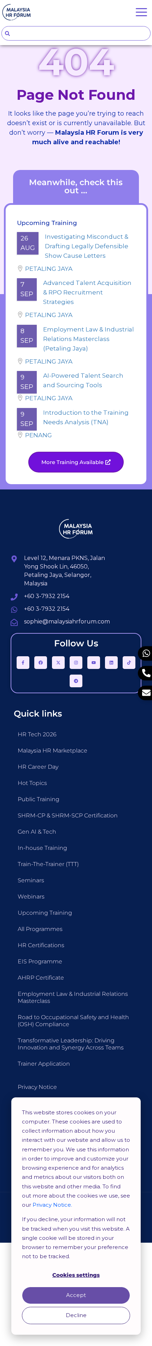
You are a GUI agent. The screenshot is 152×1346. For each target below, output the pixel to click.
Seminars (31, 880)
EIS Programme (40, 961)
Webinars (31, 896)
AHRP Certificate (41, 977)
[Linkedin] (111, 662)
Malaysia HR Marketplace (52, 750)
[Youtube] (93, 662)
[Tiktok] (129, 662)
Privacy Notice (37, 1087)
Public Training (38, 799)
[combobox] (75, 33)
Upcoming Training (45, 912)
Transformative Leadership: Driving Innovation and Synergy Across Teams (71, 1044)
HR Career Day (38, 766)
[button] (76, 462)
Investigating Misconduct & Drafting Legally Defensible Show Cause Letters (86, 246)
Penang (38, 435)
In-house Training (42, 848)
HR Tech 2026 (37, 734)
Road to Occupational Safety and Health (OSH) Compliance (73, 1021)
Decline (76, 1315)
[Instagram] (76, 662)
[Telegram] (76, 681)
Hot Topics (32, 783)
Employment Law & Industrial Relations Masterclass (73, 997)
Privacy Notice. (52, 1204)
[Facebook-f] (23, 662)
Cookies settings (76, 1275)
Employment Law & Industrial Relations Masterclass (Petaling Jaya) (88, 339)
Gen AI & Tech (37, 831)
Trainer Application (44, 1063)
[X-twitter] (58, 662)
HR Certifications (41, 945)
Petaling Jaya (48, 268)
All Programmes (40, 929)
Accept (76, 1295)
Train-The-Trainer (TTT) (48, 864)
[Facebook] (40, 662)
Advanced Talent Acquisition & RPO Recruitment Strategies (87, 292)
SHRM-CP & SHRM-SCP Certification (68, 815)
